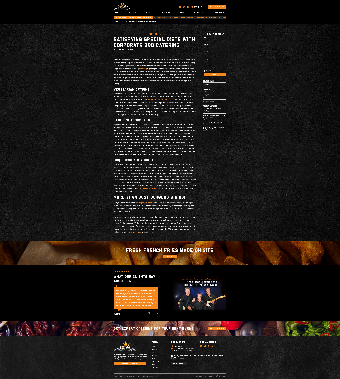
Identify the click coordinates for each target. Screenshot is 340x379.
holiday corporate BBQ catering (146, 188)
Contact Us (219, 13)
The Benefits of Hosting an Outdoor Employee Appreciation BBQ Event (214, 116)
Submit (215, 74)
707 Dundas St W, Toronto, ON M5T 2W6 (184, 350)
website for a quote (135, 232)
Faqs (182, 13)
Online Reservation (130, 364)
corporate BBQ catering (146, 203)
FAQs (153, 358)
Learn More (170, 256)
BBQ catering (143, 69)
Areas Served (200, 13)
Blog (153, 364)
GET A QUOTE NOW (217, 328)
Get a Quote (155, 367)
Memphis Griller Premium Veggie (157, 99)
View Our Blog (179, 364)
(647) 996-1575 (200, 7)
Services (132, 13)
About (153, 346)
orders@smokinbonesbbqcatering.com (184, 348)
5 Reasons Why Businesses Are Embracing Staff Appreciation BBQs (213, 128)
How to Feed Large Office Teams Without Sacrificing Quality (213, 109)
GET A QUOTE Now (217, 7)
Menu (148, 13)
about (116, 13)
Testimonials (165, 13)
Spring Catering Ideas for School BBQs (212, 122)
